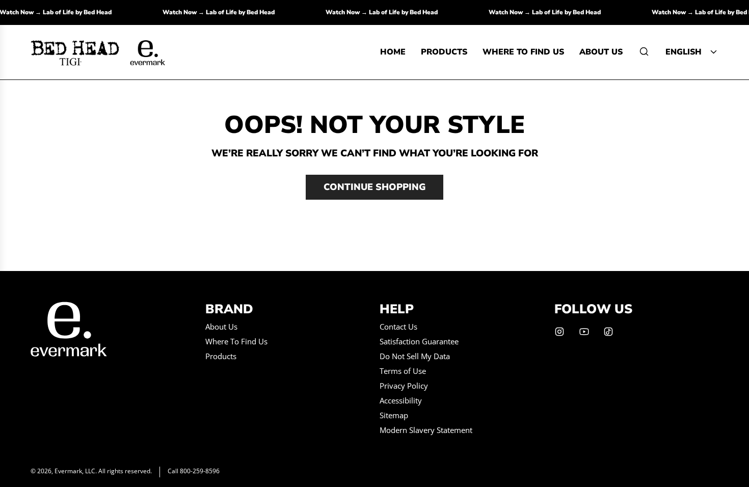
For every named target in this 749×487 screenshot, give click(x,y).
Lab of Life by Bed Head (81, 12)
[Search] (644, 51)
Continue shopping (374, 187)
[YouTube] (584, 331)
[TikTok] (608, 331)
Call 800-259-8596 (194, 471)
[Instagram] (559, 331)
